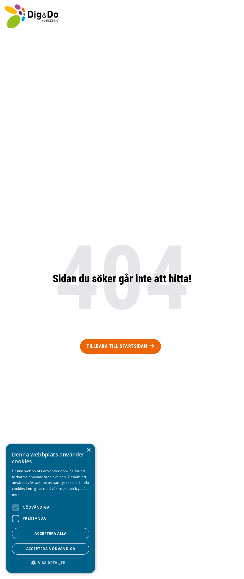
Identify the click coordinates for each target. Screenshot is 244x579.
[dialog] (50, 508)
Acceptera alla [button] (51, 533)
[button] (231, 16)
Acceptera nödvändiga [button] (50, 548)
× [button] (88, 450)
